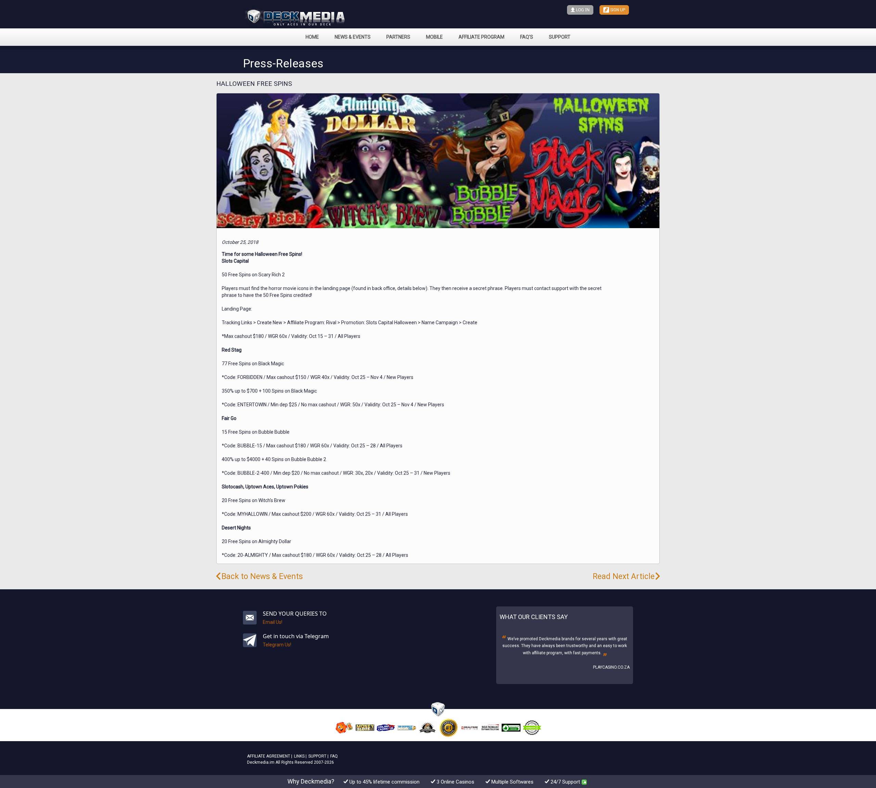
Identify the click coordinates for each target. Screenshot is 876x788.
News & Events (353, 37)
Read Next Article (624, 576)
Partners (398, 37)
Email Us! (272, 622)
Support (559, 37)
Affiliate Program (481, 37)
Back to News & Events (262, 576)
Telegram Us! (277, 644)
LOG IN (582, 10)
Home (312, 37)
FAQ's (526, 37)
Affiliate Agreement (268, 756)
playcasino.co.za (611, 667)
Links (299, 756)
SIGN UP (617, 10)
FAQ (334, 756)
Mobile (434, 37)
